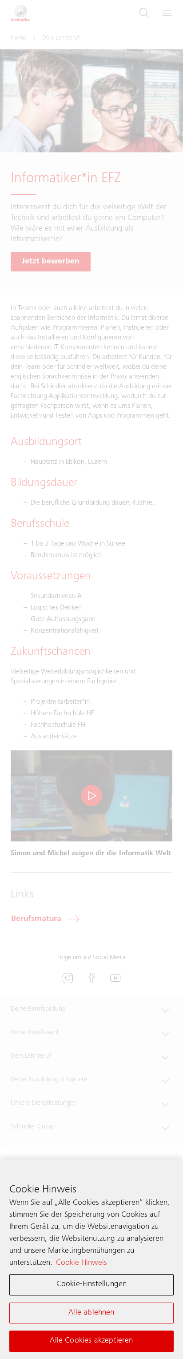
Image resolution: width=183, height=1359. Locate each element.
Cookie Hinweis (81, 1263)
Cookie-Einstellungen (91, 1284)
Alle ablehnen (91, 1313)
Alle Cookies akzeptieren (91, 1341)
